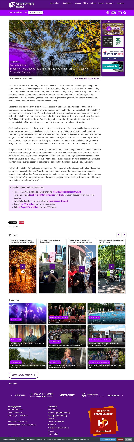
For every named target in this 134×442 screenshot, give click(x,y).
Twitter (42, 195)
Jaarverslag (53, 434)
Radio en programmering (59, 412)
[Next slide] (122, 395)
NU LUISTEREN (113, 12)
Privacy (51, 431)
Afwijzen (120, 439)
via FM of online (27, 204)
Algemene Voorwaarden (58, 428)
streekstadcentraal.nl (58, 201)
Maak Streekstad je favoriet (87, 78)
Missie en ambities (56, 422)
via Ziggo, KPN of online (28, 207)
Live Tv (119, 12)
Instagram (50, 195)
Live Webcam (107, 12)
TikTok (60, 195)
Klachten (52, 425)
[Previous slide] (12, 395)
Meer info (128, 439)
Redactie (51, 419)
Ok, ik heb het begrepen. (108, 439)
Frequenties (53, 409)
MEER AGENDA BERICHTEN (23, 375)
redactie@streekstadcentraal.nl (67, 192)
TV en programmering (57, 416)
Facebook (33, 195)
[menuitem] (56, 3)
